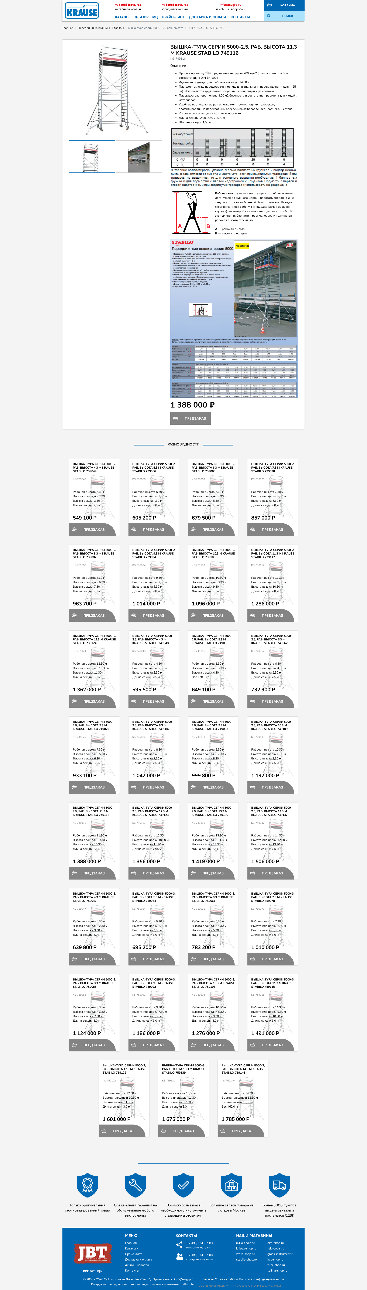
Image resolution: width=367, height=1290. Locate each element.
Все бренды (93, 1271)
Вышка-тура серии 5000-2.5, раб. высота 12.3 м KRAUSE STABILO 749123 (152, 811)
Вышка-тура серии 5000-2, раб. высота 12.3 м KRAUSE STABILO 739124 (94, 639)
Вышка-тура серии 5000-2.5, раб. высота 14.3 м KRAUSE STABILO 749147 (271, 811)
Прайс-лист (173, 17)
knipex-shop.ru (246, 1248)
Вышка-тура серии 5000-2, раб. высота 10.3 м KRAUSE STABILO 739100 (213, 553)
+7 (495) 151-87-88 (128, 5)
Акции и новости (137, 1265)
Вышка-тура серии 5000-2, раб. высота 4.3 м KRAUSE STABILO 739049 (94, 467)
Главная (67, 28)
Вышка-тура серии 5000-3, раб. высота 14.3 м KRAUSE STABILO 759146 (243, 1069)
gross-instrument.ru (280, 1254)
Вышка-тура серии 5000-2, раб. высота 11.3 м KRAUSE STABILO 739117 (272, 553)
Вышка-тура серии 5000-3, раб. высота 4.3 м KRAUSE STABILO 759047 (94, 897)
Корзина (287, 5)
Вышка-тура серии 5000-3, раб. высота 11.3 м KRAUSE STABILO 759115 (272, 983)
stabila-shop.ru (246, 1259)
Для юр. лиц (146, 17)
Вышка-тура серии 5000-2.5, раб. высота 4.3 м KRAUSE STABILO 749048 (152, 639)
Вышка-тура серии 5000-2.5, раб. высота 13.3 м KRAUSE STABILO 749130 (212, 811)
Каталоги (131, 1248)
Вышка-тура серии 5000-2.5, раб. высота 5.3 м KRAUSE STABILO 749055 (212, 639)
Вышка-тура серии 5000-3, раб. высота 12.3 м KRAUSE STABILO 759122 (124, 1069)
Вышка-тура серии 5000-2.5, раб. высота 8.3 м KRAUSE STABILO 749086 (152, 725)
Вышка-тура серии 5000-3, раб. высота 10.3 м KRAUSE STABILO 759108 (213, 983)
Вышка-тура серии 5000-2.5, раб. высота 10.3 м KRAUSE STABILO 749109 (271, 725)
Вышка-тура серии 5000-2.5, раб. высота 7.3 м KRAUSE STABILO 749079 (93, 725)
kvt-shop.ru (275, 1259)
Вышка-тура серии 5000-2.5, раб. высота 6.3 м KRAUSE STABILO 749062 (271, 639)
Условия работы (226, 1279)
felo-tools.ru (275, 1248)
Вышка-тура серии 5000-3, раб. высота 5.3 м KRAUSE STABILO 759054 (153, 897)
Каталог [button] (122, 17)
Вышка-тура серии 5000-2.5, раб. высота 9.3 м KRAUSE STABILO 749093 (212, 725)
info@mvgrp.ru (230, 5)
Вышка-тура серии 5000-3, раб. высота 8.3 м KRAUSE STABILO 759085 (94, 983)
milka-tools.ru (245, 1243)
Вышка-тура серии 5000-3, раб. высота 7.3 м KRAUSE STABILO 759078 (272, 897)
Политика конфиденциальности (261, 1279)
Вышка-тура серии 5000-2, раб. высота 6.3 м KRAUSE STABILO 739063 (213, 467)
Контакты (240, 17)
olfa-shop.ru (275, 1243)
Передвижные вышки (93, 28)
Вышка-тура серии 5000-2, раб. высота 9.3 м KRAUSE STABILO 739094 (153, 553)
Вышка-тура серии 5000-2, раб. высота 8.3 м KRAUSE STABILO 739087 (94, 553)
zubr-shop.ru (276, 1265)
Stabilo (117, 28)
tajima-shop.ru (277, 1270)
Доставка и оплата (207, 17)
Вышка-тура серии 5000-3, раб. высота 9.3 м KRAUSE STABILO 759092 (153, 983)
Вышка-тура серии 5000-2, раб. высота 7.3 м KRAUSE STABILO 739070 (272, 467)
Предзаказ (195, 418)
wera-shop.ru (245, 1254)
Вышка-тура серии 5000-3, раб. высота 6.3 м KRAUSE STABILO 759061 (213, 897)
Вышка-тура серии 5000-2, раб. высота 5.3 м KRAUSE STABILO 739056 (153, 467)
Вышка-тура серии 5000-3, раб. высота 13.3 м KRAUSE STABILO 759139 (183, 1069)
